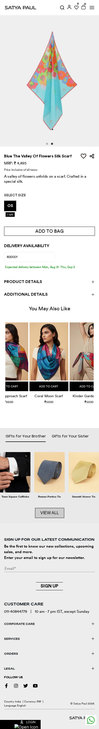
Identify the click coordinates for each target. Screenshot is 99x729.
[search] (62, 7)
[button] (6, 358)
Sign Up (49, 586)
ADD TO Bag (49, 231)
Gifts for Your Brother (26, 436)
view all (49, 513)
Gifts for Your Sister (70, 436)
